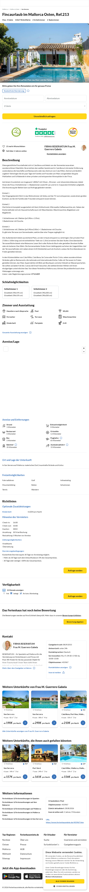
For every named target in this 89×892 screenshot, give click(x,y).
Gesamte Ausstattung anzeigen (15, 332)
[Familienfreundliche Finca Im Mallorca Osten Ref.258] (15, 699)
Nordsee (6, 840)
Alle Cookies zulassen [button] (65, 881)
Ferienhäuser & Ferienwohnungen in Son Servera (22, 819)
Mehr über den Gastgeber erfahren (17, 668)
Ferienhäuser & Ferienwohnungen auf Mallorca (21, 809)
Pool (62, 801)
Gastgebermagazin (72, 844)
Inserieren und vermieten (75, 840)
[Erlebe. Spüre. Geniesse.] (15, 753)
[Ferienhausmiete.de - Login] (75, 3)
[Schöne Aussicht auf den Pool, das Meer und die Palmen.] (44, 53)
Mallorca (6, 849)
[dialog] (65, 869)
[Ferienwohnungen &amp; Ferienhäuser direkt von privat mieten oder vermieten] (4, 3)
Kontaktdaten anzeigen (56, 154)
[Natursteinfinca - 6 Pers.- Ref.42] (73, 699)
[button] (80, 3)
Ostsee (5, 844)
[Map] (44, 380)
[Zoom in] (84, 348)
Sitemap (6, 858)
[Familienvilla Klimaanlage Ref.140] (44, 699)
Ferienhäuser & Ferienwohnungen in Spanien (20, 798)
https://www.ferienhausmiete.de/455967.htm (65, 822)
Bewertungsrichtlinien (71, 615)
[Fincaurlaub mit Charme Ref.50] (73, 753)
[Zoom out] (84, 351)
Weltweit (6, 853)
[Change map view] (5, 349)
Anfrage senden (75, 570)
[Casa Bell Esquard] (44, 753)
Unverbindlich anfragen (44, 116)
